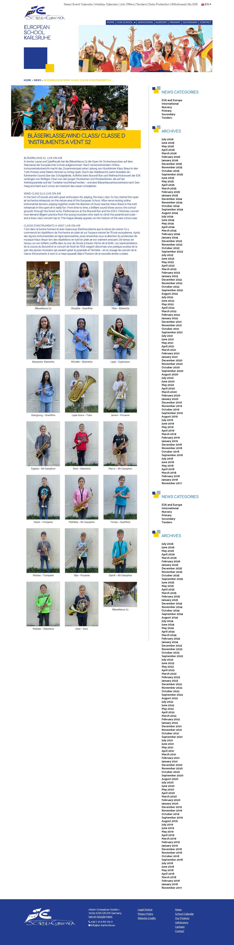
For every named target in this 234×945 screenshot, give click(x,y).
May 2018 (168, 465)
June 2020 (168, 381)
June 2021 (168, 339)
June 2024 (168, 220)
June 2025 (168, 178)
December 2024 (172, 199)
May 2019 (168, 427)
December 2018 (172, 444)
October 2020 (171, 367)
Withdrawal (178, 4)
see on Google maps (100, 916)
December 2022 (172, 279)
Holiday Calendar (106, 4)
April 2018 (168, 469)
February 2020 (171, 395)
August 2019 (170, 416)
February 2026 (171, 157)
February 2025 (171, 192)
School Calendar (184, 914)
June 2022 (168, 300)
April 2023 (168, 265)
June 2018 (168, 462)
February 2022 (171, 315)
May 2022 (168, 304)
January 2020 (170, 399)
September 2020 (172, 371)
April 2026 (168, 150)
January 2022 (170, 318)
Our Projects (182, 918)
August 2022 (170, 293)
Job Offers (127, 4)
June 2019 (168, 423)
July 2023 (167, 255)
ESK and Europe (172, 100)
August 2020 (170, 374)
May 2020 (168, 385)
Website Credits (147, 918)
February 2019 (171, 437)
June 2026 (168, 143)
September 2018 (172, 455)
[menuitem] (67, 4)
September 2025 (172, 174)
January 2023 (170, 276)
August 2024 (170, 213)
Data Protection (159, 4)
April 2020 (168, 388)
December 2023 (172, 241)
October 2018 (170, 451)
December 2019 (172, 402)
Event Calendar (83, 4)
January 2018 (170, 479)
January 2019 (170, 441)
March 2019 (169, 434)
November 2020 (172, 364)
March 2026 (169, 153)
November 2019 (172, 406)
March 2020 (169, 392)
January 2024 (170, 237)
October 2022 (170, 286)
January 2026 (170, 160)
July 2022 (167, 297)
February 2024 (171, 234)
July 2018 (167, 458)
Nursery (161, 22)
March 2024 (169, 230)
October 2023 (170, 248)
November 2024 (172, 202)
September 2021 (172, 332)
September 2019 (172, 413)
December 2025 (172, 164)
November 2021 (172, 325)
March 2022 (169, 311)
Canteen (180, 927)
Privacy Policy (145, 914)
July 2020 (168, 378)
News (67, 4)
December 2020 (172, 360)
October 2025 (170, 171)
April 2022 (168, 307)
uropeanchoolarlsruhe (37, 33)
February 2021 (171, 353)
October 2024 (171, 206)
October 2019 (170, 409)
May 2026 (168, 146)
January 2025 (170, 195)
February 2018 (171, 476)
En (207, 4)
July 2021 (167, 336)
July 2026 (168, 139)
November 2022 (172, 283)
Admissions (145, 22)
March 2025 (169, 188)
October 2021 (170, 329)
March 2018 (169, 472)
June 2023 (168, 258)
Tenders (141, 4)
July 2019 (167, 420)
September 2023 (172, 251)
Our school (125, 22)
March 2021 (169, 350)
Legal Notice (145, 910)
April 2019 (168, 430)
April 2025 (168, 185)
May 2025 (168, 181)
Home (110, 22)
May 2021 (167, 343)
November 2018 (172, 448)
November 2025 (172, 167)
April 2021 (168, 346)
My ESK (193, 4)
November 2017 (172, 483)
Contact (205, 22)
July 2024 (167, 216)
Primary (175, 22)
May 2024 (168, 223)
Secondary (190, 22)
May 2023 (168, 262)
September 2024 (172, 209)
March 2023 (169, 269)
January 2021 (170, 357)
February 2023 (171, 272)
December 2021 (172, 322)
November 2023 (172, 244)
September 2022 (172, 290)
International (170, 103)
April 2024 (168, 227)
